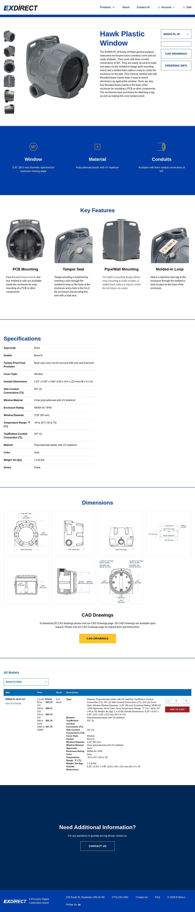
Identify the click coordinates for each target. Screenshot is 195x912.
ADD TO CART (177, 709)
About (125, 7)
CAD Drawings (176, 53)
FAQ (157, 897)
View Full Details (13, 703)
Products (105, 7)
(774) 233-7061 (120, 897)
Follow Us (71, 904)
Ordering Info (176, 65)
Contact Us (143, 7)
